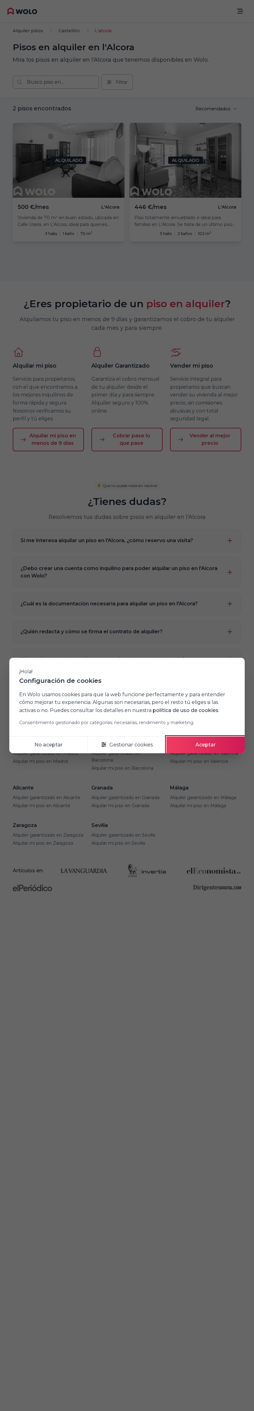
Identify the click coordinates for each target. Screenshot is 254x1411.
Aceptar (205, 745)
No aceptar (48, 745)
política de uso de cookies (185, 710)
